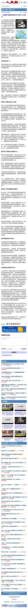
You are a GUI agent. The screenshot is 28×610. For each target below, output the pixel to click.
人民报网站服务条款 (14, 597)
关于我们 (14, 599)
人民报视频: (5, 401)
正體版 (24, 2)
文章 (13, 9)
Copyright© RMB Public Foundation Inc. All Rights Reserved (14, 593)
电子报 (20, 2)
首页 (3, 9)
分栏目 (6, 9)
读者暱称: (3, 349)
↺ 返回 (3, 2)
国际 (10, 9)
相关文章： (4, 361)
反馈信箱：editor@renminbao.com (14, 602)
